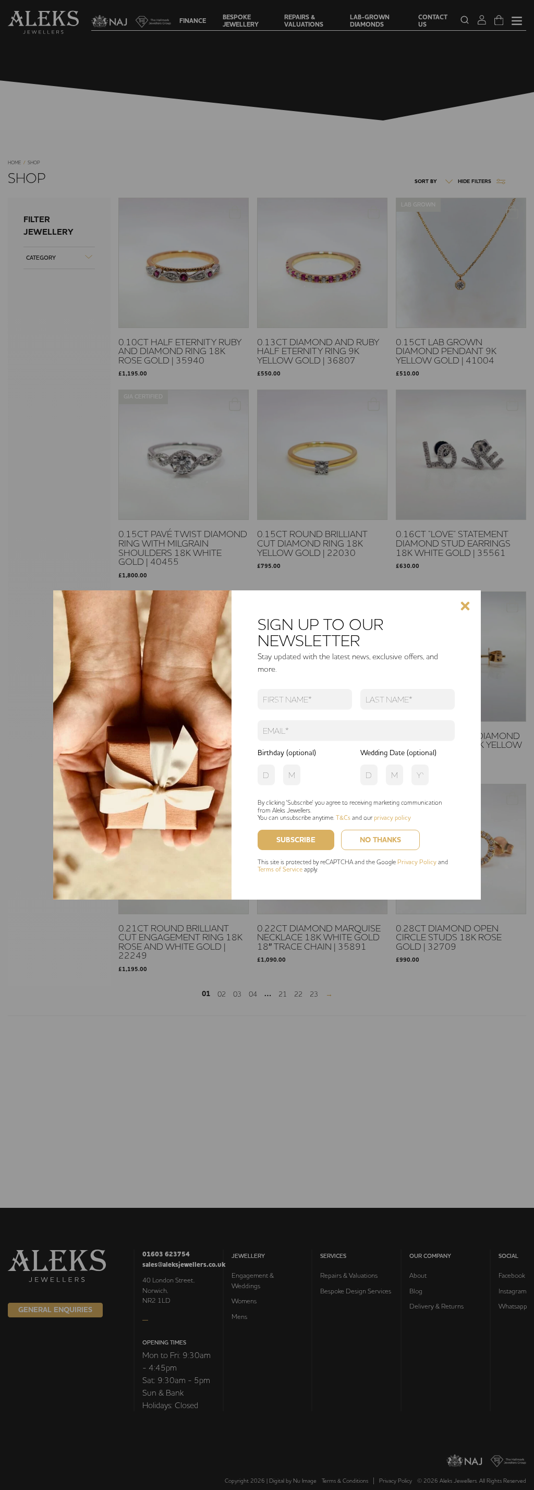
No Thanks (380, 840)
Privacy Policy (416, 862)
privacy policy (392, 817)
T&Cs (343, 817)
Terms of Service (280, 869)
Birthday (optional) (287, 752)
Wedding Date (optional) (398, 752)
